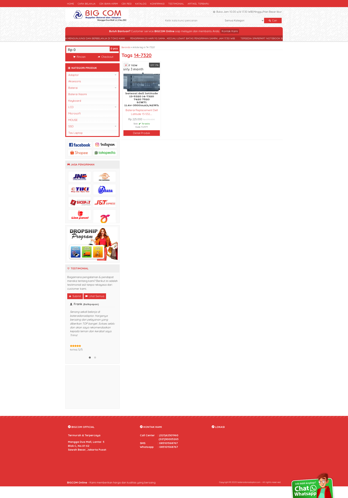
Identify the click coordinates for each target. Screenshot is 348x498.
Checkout (107, 56)
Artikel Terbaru (198, 3)
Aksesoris (74, 81)
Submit (76, 296)
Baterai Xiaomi (77, 94)
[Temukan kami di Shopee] (80, 152)
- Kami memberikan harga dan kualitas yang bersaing (111, 482)
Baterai (73, 88)
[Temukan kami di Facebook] (80, 144)
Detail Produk (141, 133)
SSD (71, 126)
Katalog (140, 3)
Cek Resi (126, 3)
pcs (114, 48)
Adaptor (73, 75)
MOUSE (73, 120)
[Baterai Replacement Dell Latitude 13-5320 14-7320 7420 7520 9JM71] (141, 84)
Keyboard (74, 100)
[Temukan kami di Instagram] (105, 144)
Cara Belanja (87, 3)
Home (70, 3)
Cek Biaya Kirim (108, 3)
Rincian (81, 56)
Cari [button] (274, 20)
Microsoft (74, 113)
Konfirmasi (157, 3)
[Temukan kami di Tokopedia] (105, 152)
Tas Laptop (75, 133)
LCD (71, 107)
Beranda (125, 47)
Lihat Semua (96, 296)
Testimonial (176, 3)
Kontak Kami (230, 31)
